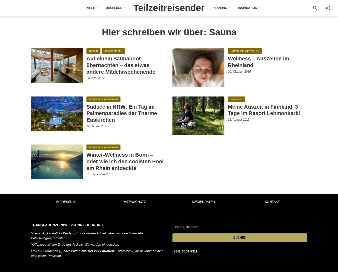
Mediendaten (203, 202)
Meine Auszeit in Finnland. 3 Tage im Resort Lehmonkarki (264, 110)
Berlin (93, 51)
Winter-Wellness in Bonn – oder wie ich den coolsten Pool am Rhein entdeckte (124, 161)
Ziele (90, 8)
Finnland (236, 99)
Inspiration (247, 8)
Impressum (65, 202)
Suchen (239, 237)
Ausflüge (114, 8)
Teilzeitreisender (169, 8)
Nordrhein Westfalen (245, 51)
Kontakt (272, 202)
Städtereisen (113, 51)
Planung (220, 8)
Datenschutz (134, 202)
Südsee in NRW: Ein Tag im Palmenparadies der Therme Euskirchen (121, 113)
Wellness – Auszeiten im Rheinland (258, 62)
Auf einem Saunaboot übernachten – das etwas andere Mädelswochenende (120, 65)
